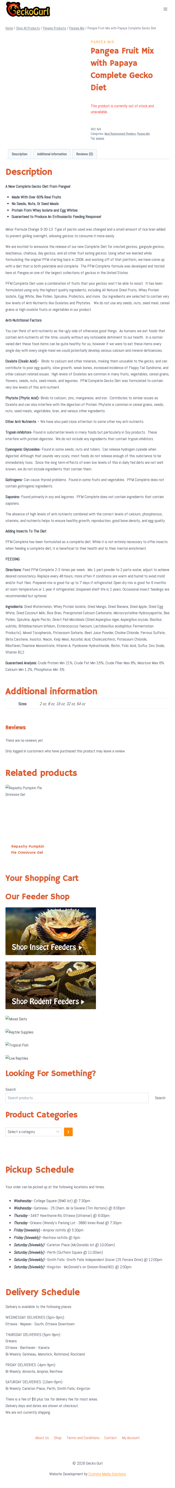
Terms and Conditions (83, 1437)
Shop (58, 1437)
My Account (131, 1437)
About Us (42, 1437)
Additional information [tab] (52, 154)
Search (10, 1089)
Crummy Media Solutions (107, 1473)
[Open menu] (165, 8)
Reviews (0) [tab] (84, 154)
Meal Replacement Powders (120, 134)
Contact (110, 1437)
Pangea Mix (102, 41)
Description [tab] (19, 154)
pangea (100, 138)
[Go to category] (68, 1132)
